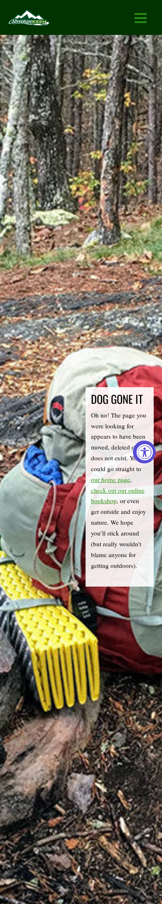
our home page (110, 479)
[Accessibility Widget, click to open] (144, 452)
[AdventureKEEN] (29, 20)
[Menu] (141, 17)
